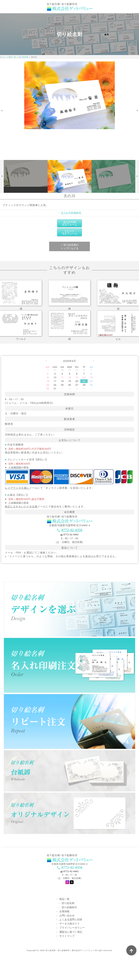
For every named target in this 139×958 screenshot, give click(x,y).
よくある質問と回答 (70, 919)
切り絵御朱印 (69, 907)
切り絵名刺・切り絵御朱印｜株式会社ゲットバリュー (69, 950)
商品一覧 (12, 57)
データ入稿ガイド (69, 923)
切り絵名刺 (23, 57)
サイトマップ (67, 936)
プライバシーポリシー (72, 927)
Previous (2, 110)
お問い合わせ (67, 915)
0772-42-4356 (71, 530)
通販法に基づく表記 (70, 931)
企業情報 (64, 911)
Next (137, 110)
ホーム (3, 57)
